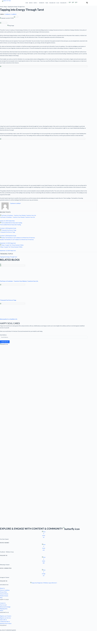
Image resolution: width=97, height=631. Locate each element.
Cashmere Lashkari (10, 14)
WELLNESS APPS (63, 2)
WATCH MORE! (4, 542)
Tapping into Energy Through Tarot (8, 256)
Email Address (3, 335)
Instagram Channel (4, 577)
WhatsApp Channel (4, 564)
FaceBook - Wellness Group (7, 552)
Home (27, 2)
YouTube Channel (4, 539)
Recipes (35, 2)
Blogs (58, 2)
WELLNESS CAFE (52, 2)
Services (31, 2)
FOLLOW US (3, 555)
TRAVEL (46, 2)
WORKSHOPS (41, 2)
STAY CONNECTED (5, 568)
